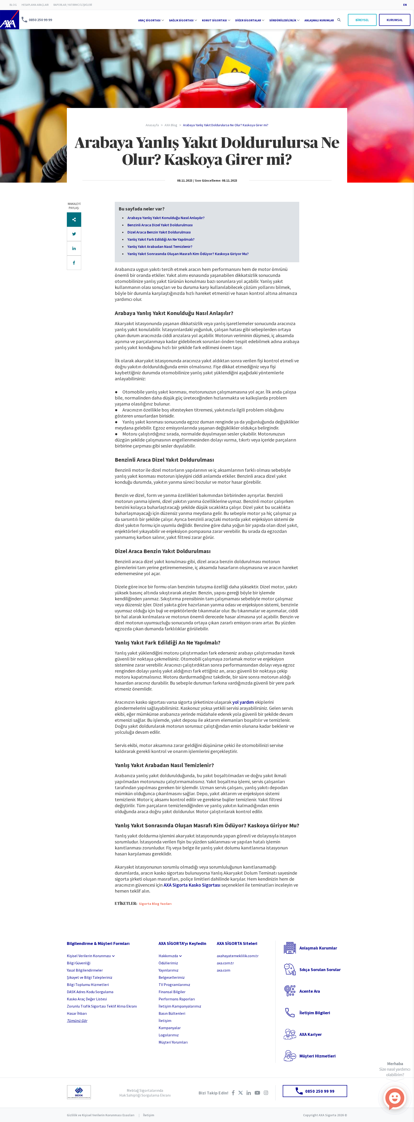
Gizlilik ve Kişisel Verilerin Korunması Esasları (100, 1115)
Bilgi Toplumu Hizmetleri (88, 984)
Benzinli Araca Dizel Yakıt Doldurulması (160, 224)
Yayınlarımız (168, 970)
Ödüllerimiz (168, 963)
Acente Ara (309, 991)
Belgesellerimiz (172, 977)
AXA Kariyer (310, 1034)
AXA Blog (171, 125)
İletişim (165, 1020)
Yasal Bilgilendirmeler (85, 970)
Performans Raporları (177, 999)
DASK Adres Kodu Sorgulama (90, 991)
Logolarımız (169, 1034)
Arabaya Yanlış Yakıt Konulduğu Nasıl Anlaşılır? (166, 217)
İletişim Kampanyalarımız (180, 1006)
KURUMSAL (395, 20)
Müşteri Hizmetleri (317, 1056)
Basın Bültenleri (172, 1013)
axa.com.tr (225, 963)
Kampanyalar (170, 1027)
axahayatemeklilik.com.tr (238, 955)
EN (405, 4)
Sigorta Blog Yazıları (155, 903)
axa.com (223, 970)
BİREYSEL (362, 20)
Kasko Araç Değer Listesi (87, 999)
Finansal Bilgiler (172, 991)
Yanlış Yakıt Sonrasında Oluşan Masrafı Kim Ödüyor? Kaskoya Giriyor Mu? (188, 253)
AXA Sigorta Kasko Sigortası (192, 885)
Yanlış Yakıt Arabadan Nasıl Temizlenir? (159, 246)
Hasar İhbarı (77, 1013)
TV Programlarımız (174, 984)
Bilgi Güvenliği (78, 963)
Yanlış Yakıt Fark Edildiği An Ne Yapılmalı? (161, 239)
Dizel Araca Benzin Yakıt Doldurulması (159, 232)
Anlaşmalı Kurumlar (318, 948)
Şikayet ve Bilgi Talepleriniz (89, 977)
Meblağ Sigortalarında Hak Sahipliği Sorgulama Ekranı (145, 1093)
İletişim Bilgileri (314, 1012)
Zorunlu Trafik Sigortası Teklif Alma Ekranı (102, 1006)
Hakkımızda (168, 955)
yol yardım (243, 702)
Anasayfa (152, 125)
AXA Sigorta (9, 19)
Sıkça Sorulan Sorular (320, 969)
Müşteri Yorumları (173, 1042)
